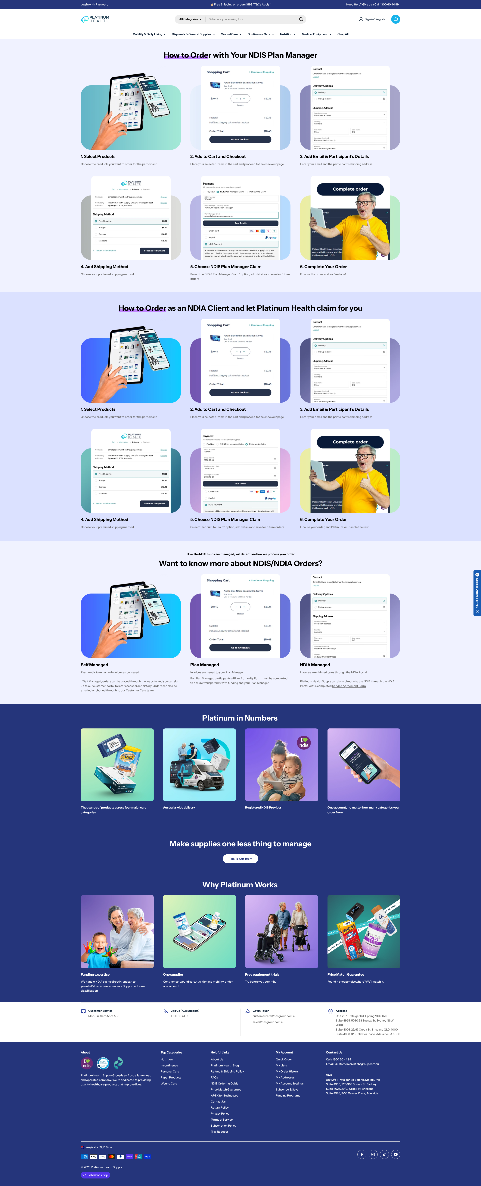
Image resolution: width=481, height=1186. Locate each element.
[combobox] (240, 19)
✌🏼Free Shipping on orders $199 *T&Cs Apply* (240, 4)
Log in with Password (94, 4)
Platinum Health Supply (106, 1167)
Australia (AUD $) (97, 1147)
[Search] (301, 19)
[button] (477, 593)
